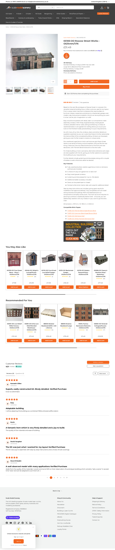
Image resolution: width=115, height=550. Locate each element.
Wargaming (48, 14)
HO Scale (38, 14)
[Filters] (95, 373)
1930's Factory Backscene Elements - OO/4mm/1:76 (83, 326)
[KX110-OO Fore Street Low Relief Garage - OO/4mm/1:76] (48, 259)
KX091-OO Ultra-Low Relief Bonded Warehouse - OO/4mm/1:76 (32, 327)
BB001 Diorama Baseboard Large (66, 325)
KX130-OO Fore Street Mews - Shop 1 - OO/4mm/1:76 (14, 272)
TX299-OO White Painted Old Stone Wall (80, 219)
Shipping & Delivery (98, 501)
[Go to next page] (67, 477)
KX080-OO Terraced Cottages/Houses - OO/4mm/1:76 (100, 326)
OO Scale (9, 14)
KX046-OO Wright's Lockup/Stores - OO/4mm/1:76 (31, 272)
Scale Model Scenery (69, 37)
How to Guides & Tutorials (14, 22)
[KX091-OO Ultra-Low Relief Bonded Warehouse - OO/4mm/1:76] (31, 312)
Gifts (57, 18)
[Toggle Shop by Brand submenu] (73, 18)
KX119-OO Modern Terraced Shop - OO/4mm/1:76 (83, 272)
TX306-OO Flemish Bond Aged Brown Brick (81, 210)
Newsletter (60, 504)
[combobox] (65, 7)
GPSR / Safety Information (100, 511)
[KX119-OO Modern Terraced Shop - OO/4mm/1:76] (83, 259)
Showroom (60, 508)
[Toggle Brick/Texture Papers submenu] (84, 14)
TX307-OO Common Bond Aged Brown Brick (82, 213)
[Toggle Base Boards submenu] (15, 18)
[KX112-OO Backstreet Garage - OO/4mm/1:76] (66, 259)
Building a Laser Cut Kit (65, 511)
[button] (108, 8)
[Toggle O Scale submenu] (32, 14)
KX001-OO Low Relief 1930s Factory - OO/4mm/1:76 (14, 326)
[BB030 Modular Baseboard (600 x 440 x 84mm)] (48, 312)
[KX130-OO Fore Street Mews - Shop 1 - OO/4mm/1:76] (14, 259)
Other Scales (61, 14)
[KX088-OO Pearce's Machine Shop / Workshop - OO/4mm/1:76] (100, 259)
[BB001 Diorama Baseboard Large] (66, 312)
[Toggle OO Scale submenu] (13, 14)
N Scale (18, 14)
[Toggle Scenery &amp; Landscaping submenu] (35, 18)
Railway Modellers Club (65, 526)
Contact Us (95, 520)
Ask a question (98, 366)
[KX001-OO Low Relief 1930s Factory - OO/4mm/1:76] (14, 312)
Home (7, 27)
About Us (60, 501)
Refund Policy (96, 504)
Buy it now (86, 87)
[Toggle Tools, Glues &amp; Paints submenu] (53, 18)
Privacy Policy (96, 514)
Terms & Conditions (98, 508)
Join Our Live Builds (63, 523)
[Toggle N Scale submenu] (22, 14)
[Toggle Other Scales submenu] (66, 14)
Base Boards (10, 18)
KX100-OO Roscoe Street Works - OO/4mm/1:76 (21, 27)
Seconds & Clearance (83, 18)
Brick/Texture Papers (76, 14)
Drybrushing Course (63, 520)
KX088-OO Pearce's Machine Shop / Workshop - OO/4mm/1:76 (100, 273)
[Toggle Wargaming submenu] (53, 14)
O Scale (28, 14)
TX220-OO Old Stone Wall (75, 216)
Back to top (56, 491)
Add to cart (94, 81)
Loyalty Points (61, 529)
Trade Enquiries (97, 517)
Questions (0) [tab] (20, 373)
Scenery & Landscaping (26, 18)
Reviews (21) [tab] (10, 373)
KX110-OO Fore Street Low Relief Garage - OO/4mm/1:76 (49, 272)
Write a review (98, 362)
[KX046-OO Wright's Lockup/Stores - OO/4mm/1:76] (31, 259)
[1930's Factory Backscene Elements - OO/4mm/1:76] (83, 312)
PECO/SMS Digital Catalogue (66, 514)
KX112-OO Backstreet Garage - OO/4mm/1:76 (66, 272)
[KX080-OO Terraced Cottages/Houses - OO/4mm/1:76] (100, 312)
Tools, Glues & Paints (45, 18)
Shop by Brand (66, 18)
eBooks (59, 517)
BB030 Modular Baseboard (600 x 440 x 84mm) (48, 326)
